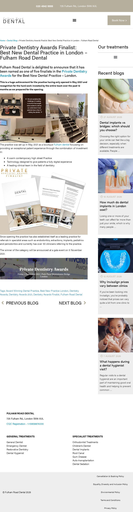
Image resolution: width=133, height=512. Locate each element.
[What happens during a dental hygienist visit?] (115, 335)
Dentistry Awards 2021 (20, 294)
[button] (74, 20)
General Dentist (15, 442)
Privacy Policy (110, 508)
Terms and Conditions (110, 500)
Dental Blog (12, 40)
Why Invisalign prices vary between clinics (114, 283)
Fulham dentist (61, 144)
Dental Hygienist (15, 453)
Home (2, 40)
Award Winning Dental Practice (22, 290)
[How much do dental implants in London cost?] (115, 175)
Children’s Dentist (82, 445)
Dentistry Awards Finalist (46, 294)
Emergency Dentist (16, 445)
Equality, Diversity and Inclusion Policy (110, 484)
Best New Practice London (54, 290)
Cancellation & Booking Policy (110, 476)
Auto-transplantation (83, 460)
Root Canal (78, 453)
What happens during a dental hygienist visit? (114, 365)
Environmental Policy (110, 492)
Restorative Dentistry (17, 449)
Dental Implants (81, 449)
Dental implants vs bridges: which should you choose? (115, 126)
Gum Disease (79, 456)
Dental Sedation (81, 464)
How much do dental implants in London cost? (114, 205)
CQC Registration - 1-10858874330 (25, 423)
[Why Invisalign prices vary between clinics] (115, 255)
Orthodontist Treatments (85, 442)
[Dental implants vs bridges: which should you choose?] (115, 96)
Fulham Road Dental (71, 294)
